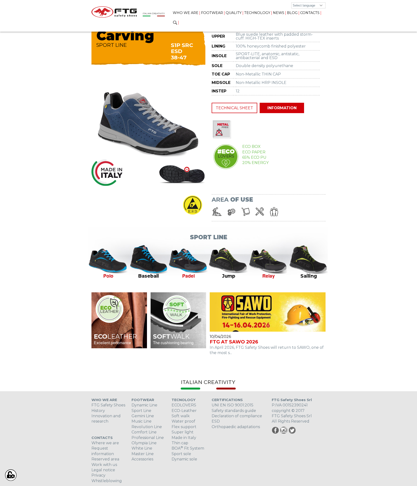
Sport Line (141, 410)
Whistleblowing (106, 481)
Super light (183, 432)
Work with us (104, 464)
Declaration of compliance (237, 416)
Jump (228, 276)
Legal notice (103, 470)
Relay (268, 275)
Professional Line (148, 437)
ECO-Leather (184, 410)
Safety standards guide (234, 410)
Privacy (98, 475)
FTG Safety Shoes (108, 405)
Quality (234, 13)
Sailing (308, 276)
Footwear (212, 13)
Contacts (310, 13)
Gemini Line (143, 416)
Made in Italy (184, 437)
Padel (188, 275)
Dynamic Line (144, 405)
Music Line (142, 421)
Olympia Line (144, 443)
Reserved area (105, 459)
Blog (292, 13)
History (98, 410)
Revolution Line (147, 426)
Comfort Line (144, 432)
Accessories (142, 459)
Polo (108, 275)
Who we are (185, 13)
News (278, 13)
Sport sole (181, 454)
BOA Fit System (188, 448)
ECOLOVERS (184, 405)
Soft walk (181, 416)
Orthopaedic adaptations (236, 426)
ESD (216, 421)
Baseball (148, 276)
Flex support (184, 426)
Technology (257, 13)
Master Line (143, 454)
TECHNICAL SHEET (234, 108)
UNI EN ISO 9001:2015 (232, 405)
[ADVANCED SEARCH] (175, 23)
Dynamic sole (184, 459)
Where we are (105, 443)
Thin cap (180, 443)
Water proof (183, 421)
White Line (142, 448)
